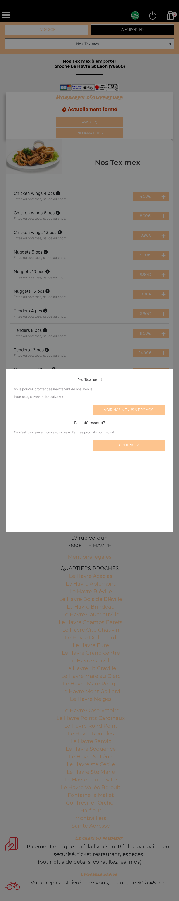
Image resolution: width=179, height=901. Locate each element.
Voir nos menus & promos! (129, 410)
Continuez (129, 445)
